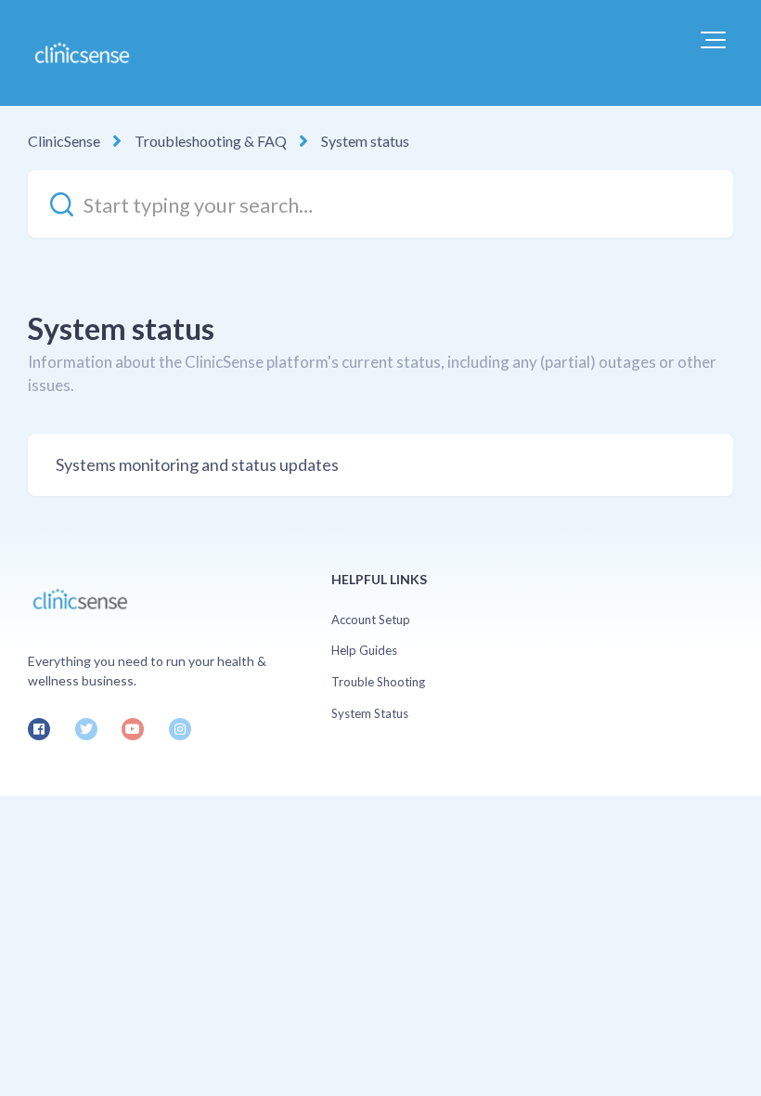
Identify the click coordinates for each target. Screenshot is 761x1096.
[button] (713, 40)
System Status (369, 713)
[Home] (81, 53)
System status (365, 141)
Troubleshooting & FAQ (211, 141)
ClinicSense (64, 141)
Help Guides (364, 650)
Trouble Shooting (378, 681)
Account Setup (370, 619)
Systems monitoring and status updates (197, 464)
